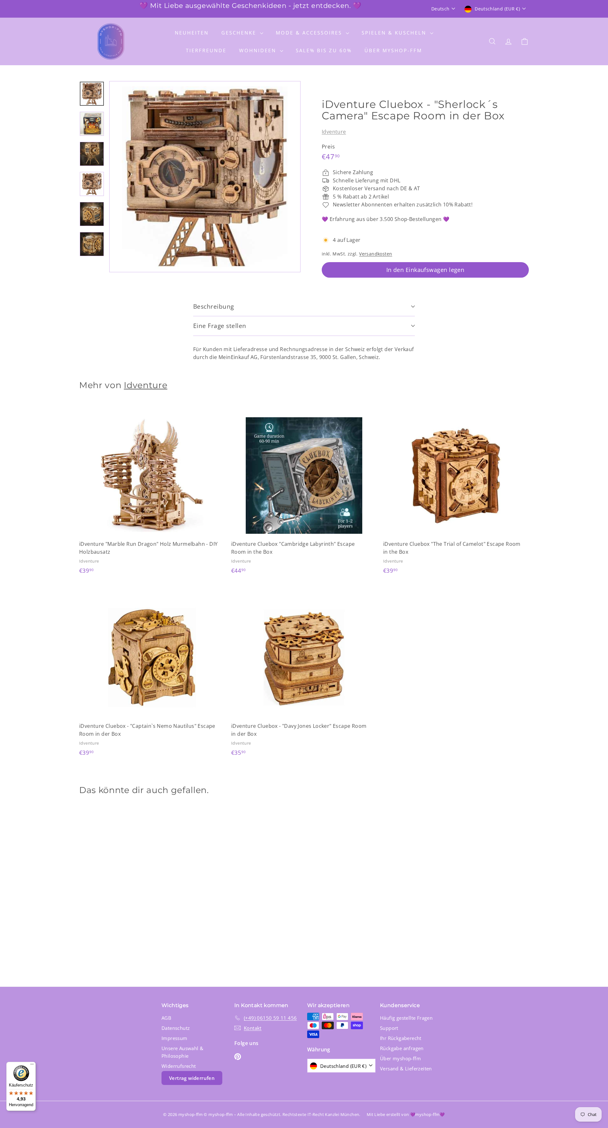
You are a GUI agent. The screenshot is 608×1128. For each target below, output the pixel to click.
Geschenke (239, 32)
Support (389, 1028)
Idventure (334, 131)
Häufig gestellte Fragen (406, 1018)
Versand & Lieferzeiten (406, 1068)
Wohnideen (258, 50)
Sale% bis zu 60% (324, 50)
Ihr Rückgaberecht (400, 1038)
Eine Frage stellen (219, 326)
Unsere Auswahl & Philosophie (182, 1052)
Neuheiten (192, 32)
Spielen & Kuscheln (395, 32)
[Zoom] (205, 176)
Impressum (174, 1038)
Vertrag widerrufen (192, 1078)
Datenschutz (176, 1028)
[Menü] (32, 1065)
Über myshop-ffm (393, 50)
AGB (166, 1018)
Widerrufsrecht (179, 1066)
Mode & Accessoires (310, 32)
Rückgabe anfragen (402, 1048)
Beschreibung (213, 306)
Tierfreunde (206, 50)
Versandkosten (375, 254)
